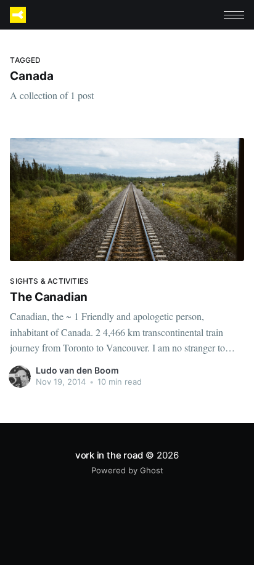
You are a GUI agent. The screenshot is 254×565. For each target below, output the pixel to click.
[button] (234, 15)
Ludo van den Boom (77, 370)
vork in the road (109, 455)
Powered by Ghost (127, 470)
